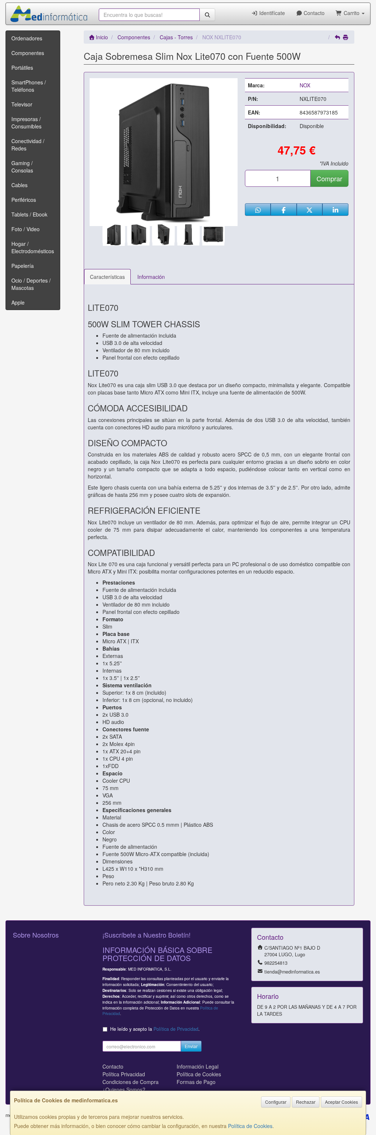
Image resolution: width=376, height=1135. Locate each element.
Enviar (191, 1046)
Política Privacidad (123, 1074)
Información (151, 276)
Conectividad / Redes (27, 144)
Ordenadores (26, 38)
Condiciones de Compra (130, 1081)
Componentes (27, 53)
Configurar (275, 1102)
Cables (19, 185)
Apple (18, 302)
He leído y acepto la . (155, 1029)
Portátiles (22, 67)
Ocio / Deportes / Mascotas (31, 284)
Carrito (351, 13)
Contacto (313, 13)
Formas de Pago (196, 1081)
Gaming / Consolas (22, 166)
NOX (305, 85)
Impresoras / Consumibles (26, 122)
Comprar (329, 178)
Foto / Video (25, 229)
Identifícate (271, 13)
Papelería (22, 265)
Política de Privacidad (175, 1029)
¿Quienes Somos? (123, 1089)
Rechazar (305, 1102)
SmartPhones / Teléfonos (28, 86)
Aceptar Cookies (341, 1102)
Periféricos (23, 199)
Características (107, 276)
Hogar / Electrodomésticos (32, 247)
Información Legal (197, 1066)
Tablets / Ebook (29, 214)
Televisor (21, 104)
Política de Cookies (250, 1125)
